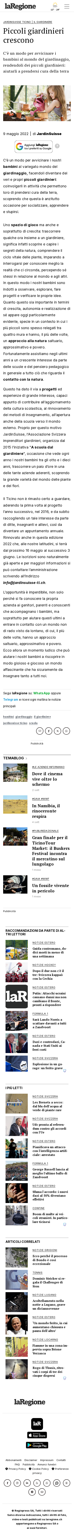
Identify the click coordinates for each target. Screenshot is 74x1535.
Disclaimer (30, 1460)
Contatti (61, 1460)
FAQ (17, 1464)
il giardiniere (42, 716)
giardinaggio (23, 716)
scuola (33, 723)
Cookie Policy (40, 1468)
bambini (8, 716)
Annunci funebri (46, 1464)
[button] (7, 1483)
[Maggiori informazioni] (57, 146)
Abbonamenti (14, 1460)
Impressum (46, 1460)
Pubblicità (29, 1464)
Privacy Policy (17, 1468)
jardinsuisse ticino (15, 723)
